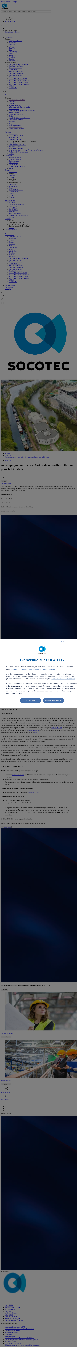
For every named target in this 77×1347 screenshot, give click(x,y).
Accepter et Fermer (53, 700)
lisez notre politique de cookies (63, 679)
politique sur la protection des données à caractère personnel (34, 669)
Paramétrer (30, 700)
